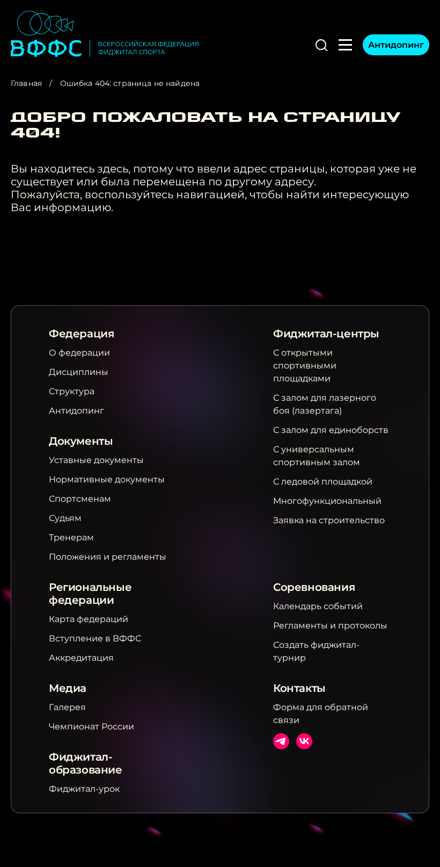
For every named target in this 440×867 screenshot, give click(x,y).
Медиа (67, 688)
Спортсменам (80, 499)
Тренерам (71, 537)
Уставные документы (96, 460)
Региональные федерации (90, 593)
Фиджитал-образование (85, 763)
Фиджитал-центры (326, 333)
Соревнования (314, 587)
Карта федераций (88, 619)
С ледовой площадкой (322, 481)
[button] (321, 45)
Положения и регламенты (107, 557)
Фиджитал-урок (84, 789)
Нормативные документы (107, 479)
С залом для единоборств (330, 430)
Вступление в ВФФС (95, 638)
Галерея (67, 707)
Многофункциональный (327, 501)
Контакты (299, 688)
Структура (71, 391)
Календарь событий (318, 606)
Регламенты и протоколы (330, 625)
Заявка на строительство (329, 520)
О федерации (79, 353)
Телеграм (281, 741)
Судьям (65, 518)
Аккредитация (81, 658)
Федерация (81, 333)
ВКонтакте (304, 741)
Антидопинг (396, 45)
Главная (26, 83)
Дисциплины (78, 372)
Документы (81, 441)
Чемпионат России (91, 726)
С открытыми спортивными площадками (304, 366)
